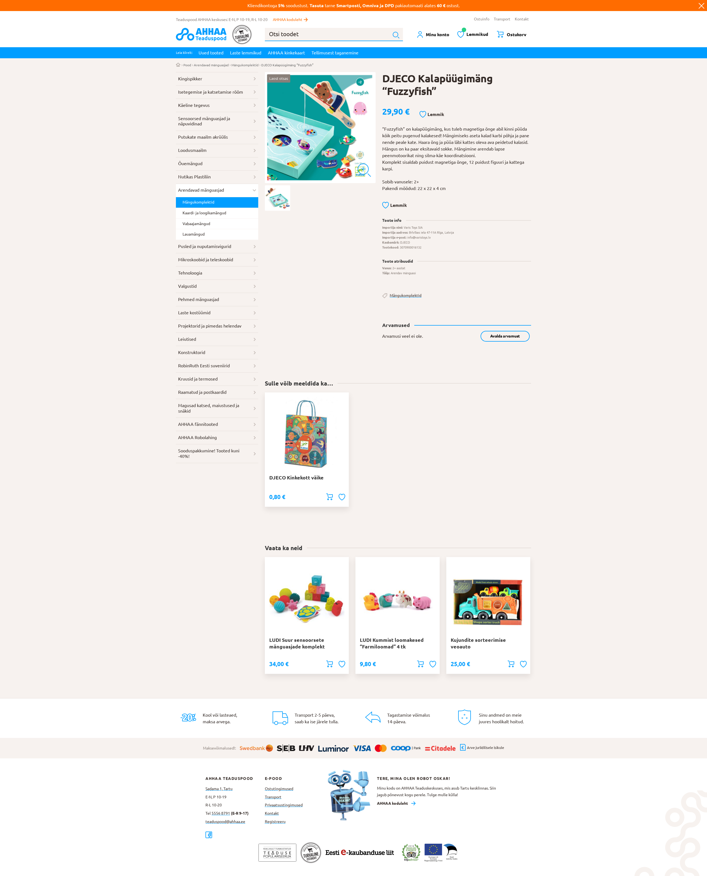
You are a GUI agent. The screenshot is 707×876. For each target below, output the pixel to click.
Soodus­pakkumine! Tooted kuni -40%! (208, 453)
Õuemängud (190, 163)
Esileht (178, 65)
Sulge (701, 5)
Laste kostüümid (194, 312)
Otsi (396, 35)
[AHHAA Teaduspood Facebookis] (235, 834)
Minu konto (437, 34)
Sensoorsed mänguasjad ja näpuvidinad (204, 121)
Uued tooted (211, 52)
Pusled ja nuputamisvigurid (204, 246)
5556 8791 (221, 813)
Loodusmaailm (192, 150)
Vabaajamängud (196, 223)
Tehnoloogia (190, 272)
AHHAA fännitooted (198, 424)
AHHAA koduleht (287, 19)
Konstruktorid (191, 352)
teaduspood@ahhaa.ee (225, 821)
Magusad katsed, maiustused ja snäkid (208, 408)
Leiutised (187, 339)
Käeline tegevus (194, 105)
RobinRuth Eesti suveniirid (204, 365)
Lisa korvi (329, 496)
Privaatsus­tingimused (284, 805)
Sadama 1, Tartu (219, 789)
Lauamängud (194, 234)
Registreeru (275, 821)
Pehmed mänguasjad (198, 299)
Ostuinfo (481, 19)
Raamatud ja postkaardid (202, 392)
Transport (502, 19)
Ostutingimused (279, 789)
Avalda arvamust (505, 336)
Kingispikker (190, 78)
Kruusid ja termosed (198, 378)
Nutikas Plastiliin (194, 176)
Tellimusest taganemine (335, 52)
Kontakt (522, 19)
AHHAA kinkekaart (286, 52)
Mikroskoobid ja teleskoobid (205, 259)
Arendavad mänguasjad (211, 65)
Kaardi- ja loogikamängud (204, 213)
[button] (432, 114)
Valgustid (187, 286)
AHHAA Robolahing (197, 437)
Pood (187, 65)
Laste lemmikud (245, 52)
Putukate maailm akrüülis (203, 136)
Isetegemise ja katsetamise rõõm (210, 91)
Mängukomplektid (244, 65)
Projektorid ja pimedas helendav (209, 325)
